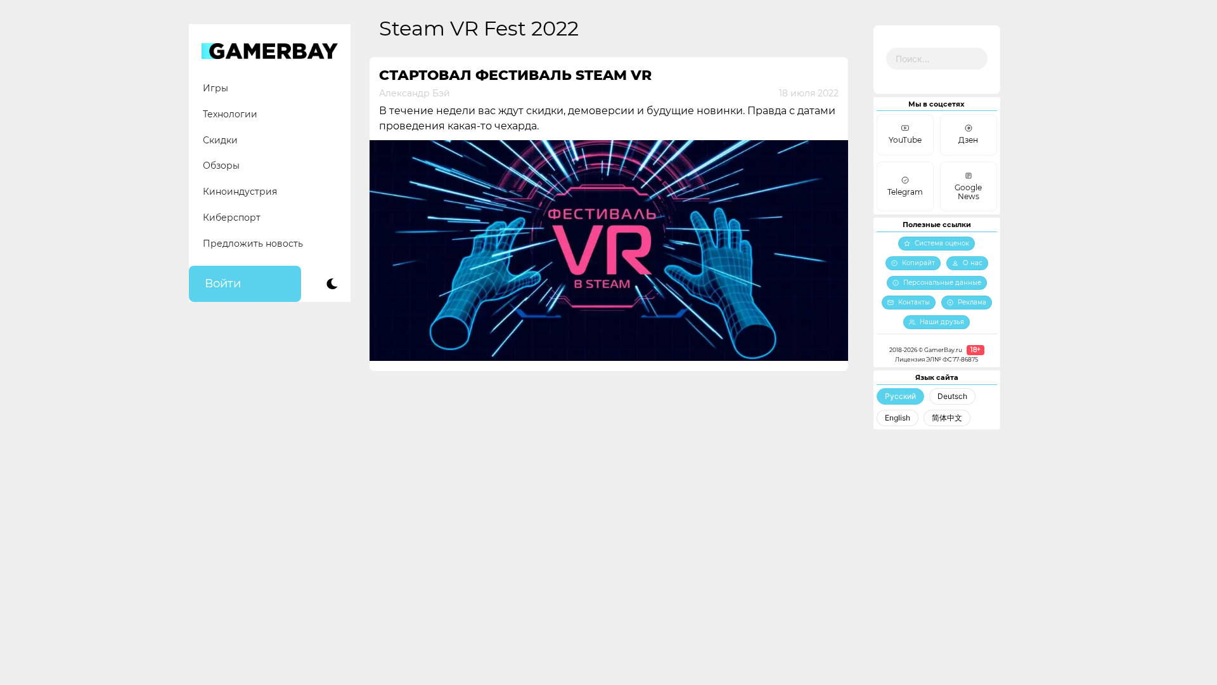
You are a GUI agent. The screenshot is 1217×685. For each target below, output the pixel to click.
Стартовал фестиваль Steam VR (515, 75)
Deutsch (952, 396)
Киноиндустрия (240, 191)
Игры (215, 88)
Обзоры (221, 165)
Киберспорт (232, 217)
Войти (223, 283)
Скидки (220, 140)
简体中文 (947, 417)
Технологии (230, 114)
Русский (900, 396)
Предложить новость (253, 243)
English (897, 417)
